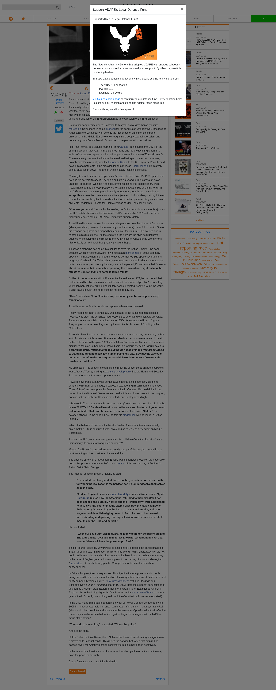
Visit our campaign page (106, 99)
